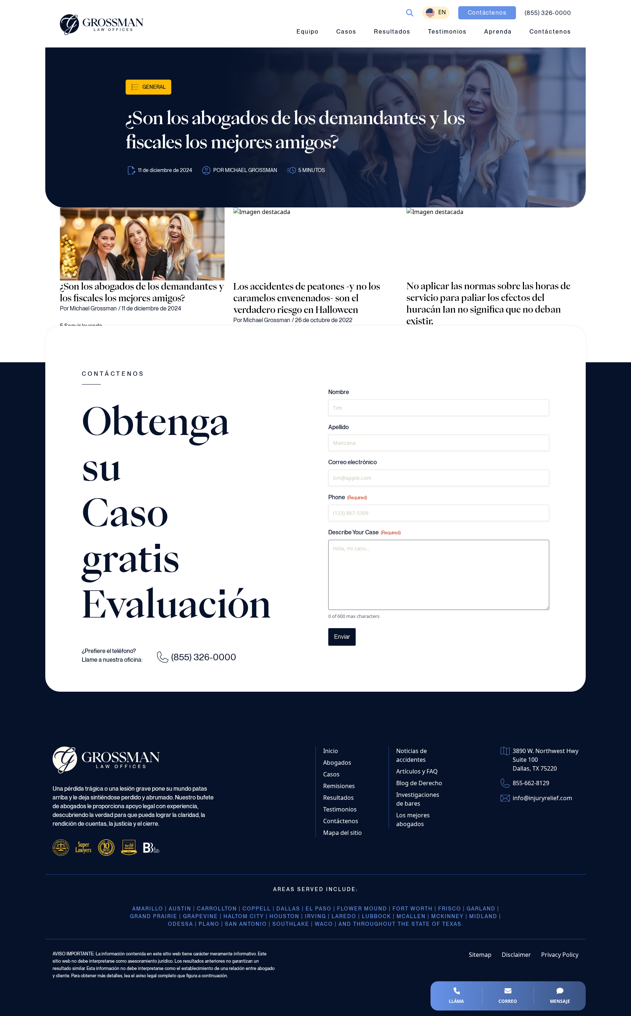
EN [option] (442, 12)
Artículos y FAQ (417, 771)
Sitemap (480, 955)
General (154, 87)
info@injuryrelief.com (542, 798)
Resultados (392, 31)
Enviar (342, 636)
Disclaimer (516, 955)
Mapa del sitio (342, 833)
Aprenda (498, 31)
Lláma (456, 1001)
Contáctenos (550, 31)
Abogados (337, 763)
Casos (346, 31)
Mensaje (560, 1001)
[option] (436, 13)
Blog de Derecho (419, 783)
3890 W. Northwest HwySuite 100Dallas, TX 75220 (545, 759)
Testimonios (447, 31)
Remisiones (339, 786)
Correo (507, 1001)
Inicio (330, 751)
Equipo (308, 31)
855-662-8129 (531, 783)
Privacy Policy (559, 955)
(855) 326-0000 (203, 657)
